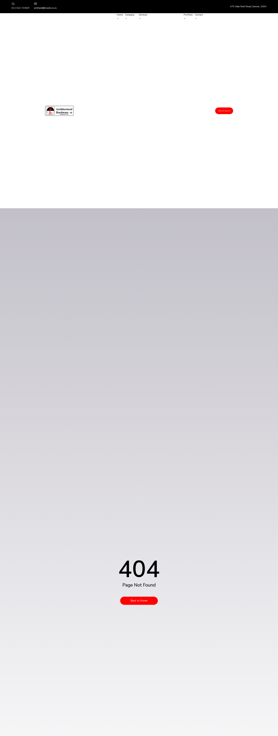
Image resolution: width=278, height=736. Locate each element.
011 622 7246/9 (20, 8)
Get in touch (224, 110)
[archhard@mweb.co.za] (35, 4)
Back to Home (139, 600)
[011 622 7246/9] (13, 4)
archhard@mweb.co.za (45, 8)
